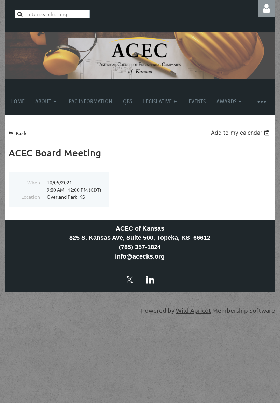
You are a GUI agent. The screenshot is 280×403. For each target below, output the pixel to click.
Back (21, 133)
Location (30, 197)
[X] (129, 279)
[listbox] (241, 132)
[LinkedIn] (150, 279)
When (33, 182)
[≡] (261, 101)
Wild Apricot (193, 310)
